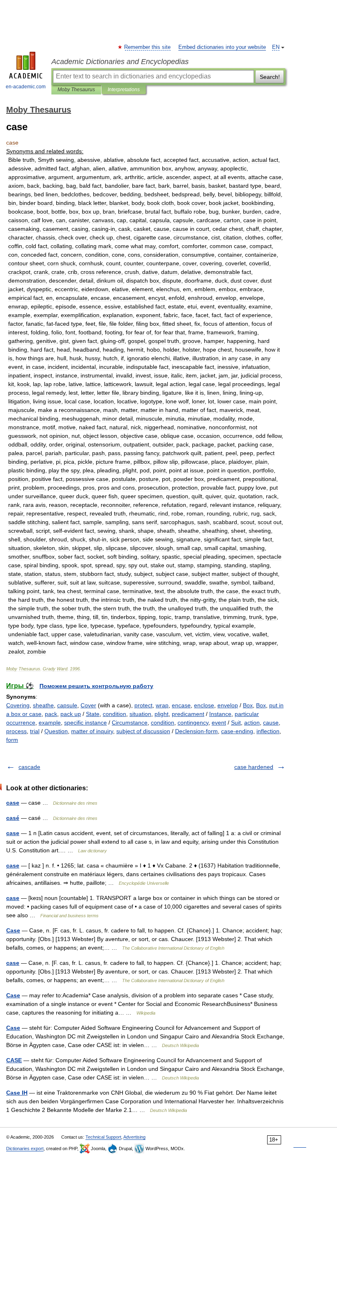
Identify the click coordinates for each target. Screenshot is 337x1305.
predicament (188, 714)
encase (181, 705)
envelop (227, 705)
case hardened (253, 767)
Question (56, 731)
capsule (67, 705)
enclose (204, 705)
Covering (18, 705)
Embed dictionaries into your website (222, 47)
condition (114, 714)
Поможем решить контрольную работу (96, 686)
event (219, 722)
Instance (220, 714)
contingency (193, 722)
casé (12, 818)
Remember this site (148, 47)
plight (161, 714)
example (50, 722)
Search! (270, 77)
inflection (267, 731)
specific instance (85, 722)
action (252, 722)
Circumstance (130, 722)
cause (271, 722)
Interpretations (124, 89)
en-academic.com (26, 87)
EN (275, 47)
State (92, 714)
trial (34, 731)
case (12, 802)
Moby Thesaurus (76, 89)
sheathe (43, 705)
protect (143, 705)
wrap (162, 705)
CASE (14, 1060)
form (12, 740)
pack (51, 714)
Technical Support (103, 1137)
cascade (29, 767)
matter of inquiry (92, 731)
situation (140, 714)
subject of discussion (143, 731)
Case (13, 930)
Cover (88, 705)
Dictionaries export (25, 1148)
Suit (236, 722)
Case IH (17, 1092)
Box (248, 705)
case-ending (237, 731)
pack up (70, 714)
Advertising (134, 1137)
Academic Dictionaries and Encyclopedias (120, 62)
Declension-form (196, 731)
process (16, 731)
